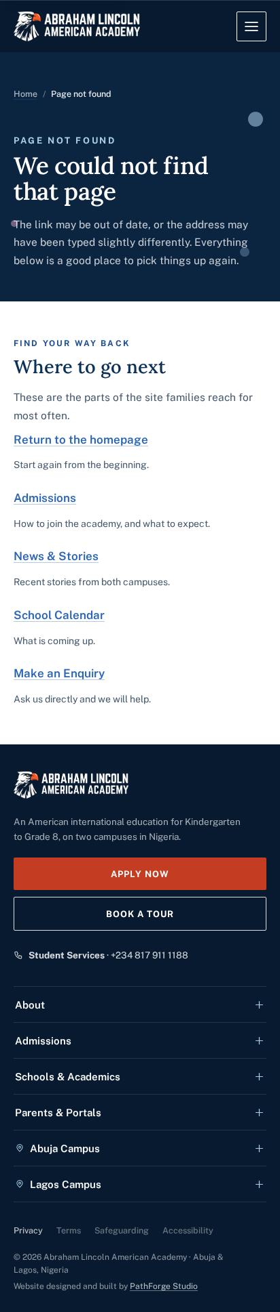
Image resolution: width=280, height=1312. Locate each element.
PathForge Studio (164, 1286)
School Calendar (59, 615)
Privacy (28, 1230)
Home (25, 94)
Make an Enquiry (59, 673)
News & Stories (56, 556)
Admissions (45, 498)
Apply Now (140, 874)
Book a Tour (140, 914)
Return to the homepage (81, 439)
